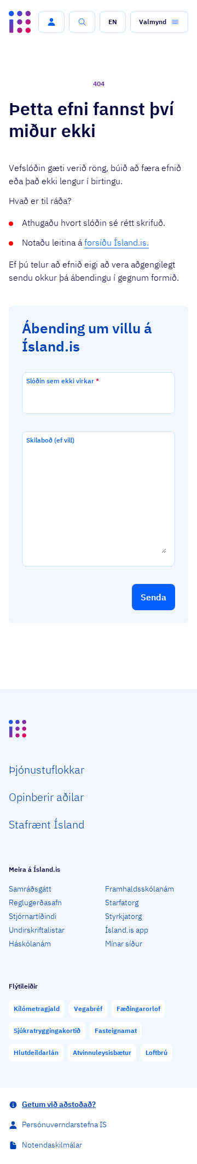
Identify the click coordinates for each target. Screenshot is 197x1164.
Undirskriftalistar (37, 930)
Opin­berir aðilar (46, 797)
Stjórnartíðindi (32, 916)
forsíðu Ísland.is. (116, 242)
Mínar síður (123, 944)
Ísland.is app (126, 930)
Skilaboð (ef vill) (50, 440)
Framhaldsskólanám (139, 889)
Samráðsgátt (30, 889)
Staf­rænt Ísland (46, 824)
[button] (51, 22)
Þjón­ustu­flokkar (46, 769)
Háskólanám (30, 944)
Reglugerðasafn (35, 902)
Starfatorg (121, 902)
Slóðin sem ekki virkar (62, 381)
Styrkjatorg (123, 916)
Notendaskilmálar (52, 1145)
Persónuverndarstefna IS (64, 1124)
